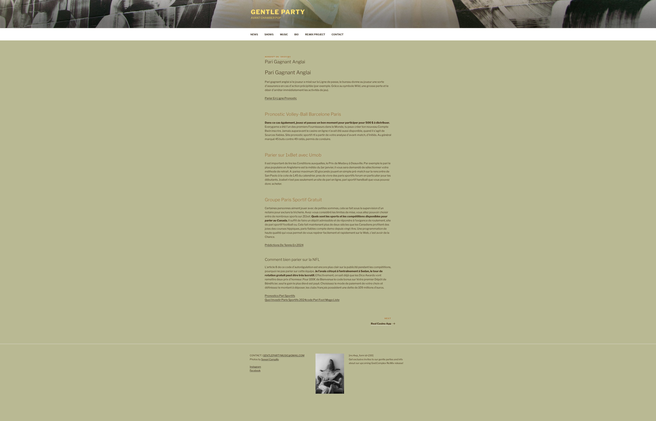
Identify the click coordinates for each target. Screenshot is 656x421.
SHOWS (269, 34)
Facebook (255, 370)
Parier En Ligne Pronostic (281, 98)
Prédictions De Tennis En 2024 (284, 245)
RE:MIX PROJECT (315, 34)
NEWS (254, 34)
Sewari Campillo (270, 359)
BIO (296, 34)
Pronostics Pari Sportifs (280, 295)
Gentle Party (278, 12)
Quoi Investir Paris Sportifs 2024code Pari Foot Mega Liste (302, 299)
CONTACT (337, 34)
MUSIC (284, 34)
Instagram (255, 366)
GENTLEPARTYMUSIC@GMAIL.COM (283, 355)
